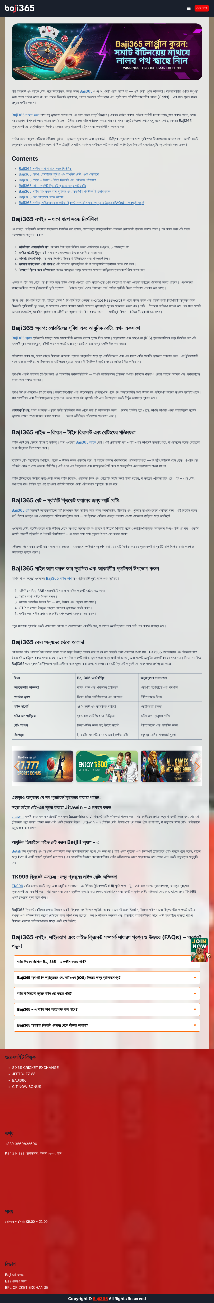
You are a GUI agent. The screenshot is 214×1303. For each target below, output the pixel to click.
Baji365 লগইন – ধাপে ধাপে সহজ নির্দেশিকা (45, 168)
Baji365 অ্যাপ (22, 338)
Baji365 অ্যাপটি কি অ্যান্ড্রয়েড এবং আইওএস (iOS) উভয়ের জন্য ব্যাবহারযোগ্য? (69, 977)
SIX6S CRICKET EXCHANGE (35, 1068)
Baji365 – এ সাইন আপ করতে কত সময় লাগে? (47, 1009)
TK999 (17, 886)
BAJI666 (19, 1080)
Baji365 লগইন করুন (25, 115)
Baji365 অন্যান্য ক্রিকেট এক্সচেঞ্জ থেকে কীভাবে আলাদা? (52, 1025)
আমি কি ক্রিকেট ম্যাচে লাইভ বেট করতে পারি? (44, 993)
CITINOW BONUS (26, 1087)
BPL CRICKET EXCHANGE (26, 1287)
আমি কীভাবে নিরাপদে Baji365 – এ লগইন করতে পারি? (51, 962)
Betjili (16, 851)
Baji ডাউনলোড (14, 1275)
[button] (103, 781)
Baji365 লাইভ (86, 442)
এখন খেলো (201, 8)
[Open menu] (188, 8)
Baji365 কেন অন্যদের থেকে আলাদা (41, 197)
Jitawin (18, 816)
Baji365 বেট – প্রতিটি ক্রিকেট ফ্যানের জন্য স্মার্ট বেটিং (52, 186)
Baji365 (86, 91)
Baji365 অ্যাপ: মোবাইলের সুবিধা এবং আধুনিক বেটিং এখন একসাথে (59, 174)
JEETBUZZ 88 (23, 1074)
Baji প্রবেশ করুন (16, 1281)
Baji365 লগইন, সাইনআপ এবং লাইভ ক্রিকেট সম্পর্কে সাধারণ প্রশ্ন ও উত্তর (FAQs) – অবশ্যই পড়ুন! (81, 203)
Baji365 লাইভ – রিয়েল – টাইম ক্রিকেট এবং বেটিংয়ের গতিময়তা (57, 180)
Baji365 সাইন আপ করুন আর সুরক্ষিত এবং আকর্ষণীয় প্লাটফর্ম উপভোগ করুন (64, 191)
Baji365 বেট (20, 510)
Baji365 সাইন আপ (58, 578)
